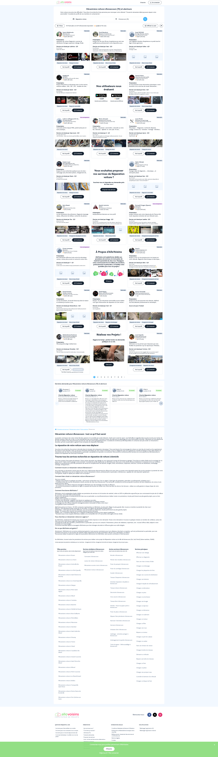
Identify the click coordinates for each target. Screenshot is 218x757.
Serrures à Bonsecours (116, 625)
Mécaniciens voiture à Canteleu (67, 600)
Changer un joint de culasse (144, 637)
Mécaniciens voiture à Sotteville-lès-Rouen (68, 565)
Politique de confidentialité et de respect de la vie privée (123, 731)
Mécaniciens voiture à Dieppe (67, 585)
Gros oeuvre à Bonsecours (118, 597)
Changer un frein (141, 663)
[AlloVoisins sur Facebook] (149, 715)
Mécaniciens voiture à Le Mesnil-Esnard (69, 676)
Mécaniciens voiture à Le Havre (67, 560)
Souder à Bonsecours (116, 573)
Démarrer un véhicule (142, 654)
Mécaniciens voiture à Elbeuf (66, 596)
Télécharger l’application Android (148, 730)
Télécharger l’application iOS (147, 728)
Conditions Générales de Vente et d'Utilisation (123, 728)
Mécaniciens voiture (75, 429)
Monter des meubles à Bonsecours (120, 560)
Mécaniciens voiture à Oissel (66, 646)
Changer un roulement (142, 615)
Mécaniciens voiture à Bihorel (66, 667)
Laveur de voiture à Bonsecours (93, 561)
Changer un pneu (141, 592)
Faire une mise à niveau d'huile (145, 561)
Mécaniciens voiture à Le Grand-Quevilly (69, 581)
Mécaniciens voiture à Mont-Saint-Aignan (68, 590)
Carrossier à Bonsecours (91, 556)
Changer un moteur (141, 619)
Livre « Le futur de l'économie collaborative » (95, 739)
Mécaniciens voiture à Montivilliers (68, 618)
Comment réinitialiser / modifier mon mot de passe (67, 735)
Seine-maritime (84, 429)
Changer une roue (141, 628)
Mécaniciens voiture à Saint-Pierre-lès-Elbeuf (69, 662)
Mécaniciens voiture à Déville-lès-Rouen (69, 609)
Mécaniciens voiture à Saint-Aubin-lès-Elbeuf (69, 632)
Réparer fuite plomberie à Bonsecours (121, 616)
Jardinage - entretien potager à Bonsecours (119, 635)
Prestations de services (63, 429)
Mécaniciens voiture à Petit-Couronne (69, 672)
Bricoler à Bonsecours (116, 555)
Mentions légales (116, 738)
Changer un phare (141, 668)
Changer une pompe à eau (144, 672)
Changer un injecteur (142, 606)
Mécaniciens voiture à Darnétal (67, 627)
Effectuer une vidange (142, 553)
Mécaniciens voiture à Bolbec (66, 680)
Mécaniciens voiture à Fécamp (67, 637)
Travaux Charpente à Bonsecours (119, 577)
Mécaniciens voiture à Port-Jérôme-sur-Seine (69, 698)
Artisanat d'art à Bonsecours (118, 629)
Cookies (114, 740)
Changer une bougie (142, 601)
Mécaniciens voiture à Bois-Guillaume (69, 613)
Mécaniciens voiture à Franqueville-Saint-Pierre (68, 686)
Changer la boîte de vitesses (144, 650)
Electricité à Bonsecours (117, 592)
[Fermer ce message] (214, 745)
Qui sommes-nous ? (88, 728)
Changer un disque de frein (144, 681)
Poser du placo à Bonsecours (118, 612)
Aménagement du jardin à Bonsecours (121, 640)
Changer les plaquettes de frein (145, 570)
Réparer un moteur (141, 632)
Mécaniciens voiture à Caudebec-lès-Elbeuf (69, 651)
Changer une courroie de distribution (146, 575)
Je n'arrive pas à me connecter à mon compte (67, 730)
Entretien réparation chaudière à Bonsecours (119, 582)
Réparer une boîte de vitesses (145, 659)
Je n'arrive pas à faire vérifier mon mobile (65, 728)
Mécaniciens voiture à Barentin (67, 605)
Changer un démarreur (142, 610)
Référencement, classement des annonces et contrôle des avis (123, 735)
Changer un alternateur (143, 588)
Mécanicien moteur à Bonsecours (94, 570)
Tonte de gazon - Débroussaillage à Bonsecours (120, 645)
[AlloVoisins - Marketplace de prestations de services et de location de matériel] (63, 4)
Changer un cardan (141, 641)
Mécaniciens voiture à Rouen (66, 555)
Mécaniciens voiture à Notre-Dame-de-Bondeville (69, 692)
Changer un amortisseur (143, 597)
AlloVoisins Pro (87, 733)
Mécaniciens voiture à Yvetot (66, 642)
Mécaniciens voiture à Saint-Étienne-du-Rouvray (69, 575)
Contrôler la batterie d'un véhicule (146, 676)
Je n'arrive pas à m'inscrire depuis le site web (66, 733)
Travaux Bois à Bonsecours (118, 601)
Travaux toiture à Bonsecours (118, 588)
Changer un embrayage (143, 566)
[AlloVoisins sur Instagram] (160, 715)
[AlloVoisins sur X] (155, 715)
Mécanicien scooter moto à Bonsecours (95, 565)
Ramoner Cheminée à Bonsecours (120, 621)
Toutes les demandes (89, 735)
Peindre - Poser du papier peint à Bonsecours (119, 606)
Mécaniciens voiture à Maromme (67, 622)
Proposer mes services (89, 737)
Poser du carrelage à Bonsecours (119, 568)
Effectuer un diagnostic (143, 557)
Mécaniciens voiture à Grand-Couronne (69, 657)
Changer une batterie (142, 579)
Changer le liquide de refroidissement (147, 584)
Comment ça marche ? (89, 730)
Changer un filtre (141, 623)
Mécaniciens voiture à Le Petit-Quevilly (69, 570)
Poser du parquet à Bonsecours (119, 564)
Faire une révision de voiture (144, 646)
